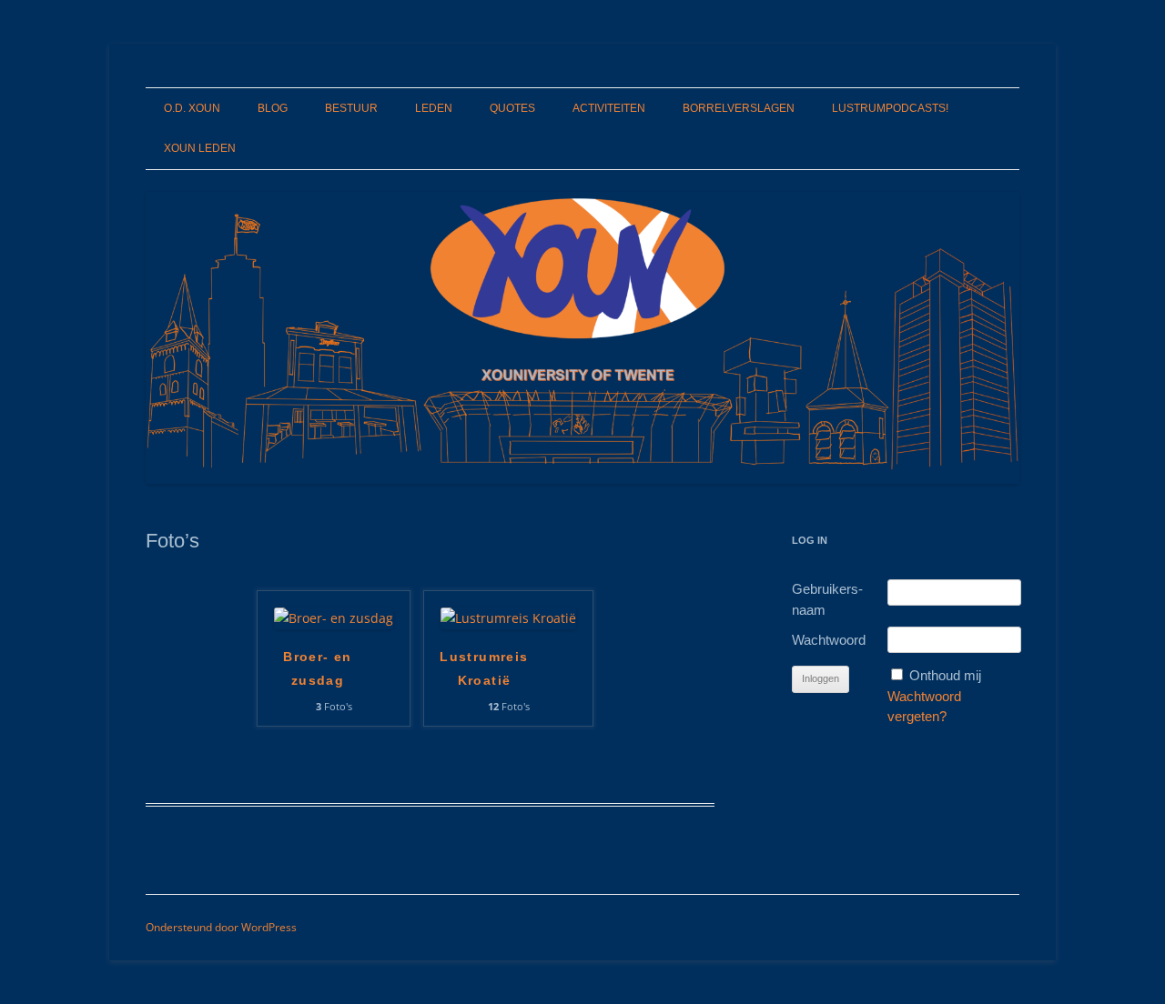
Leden (433, 108)
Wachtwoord (829, 640)
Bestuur (351, 108)
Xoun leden (200, 148)
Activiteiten (608, 108)
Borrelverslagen (739, 108)
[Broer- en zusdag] (333, 618)
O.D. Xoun (192, 108)
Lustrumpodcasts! (890, 108)
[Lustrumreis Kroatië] (508, 618)
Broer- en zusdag (317, 668)
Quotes (512, 108)
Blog (273, 108)
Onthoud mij (945, 675)
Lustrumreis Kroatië (484, 668)
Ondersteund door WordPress (221, 927)
